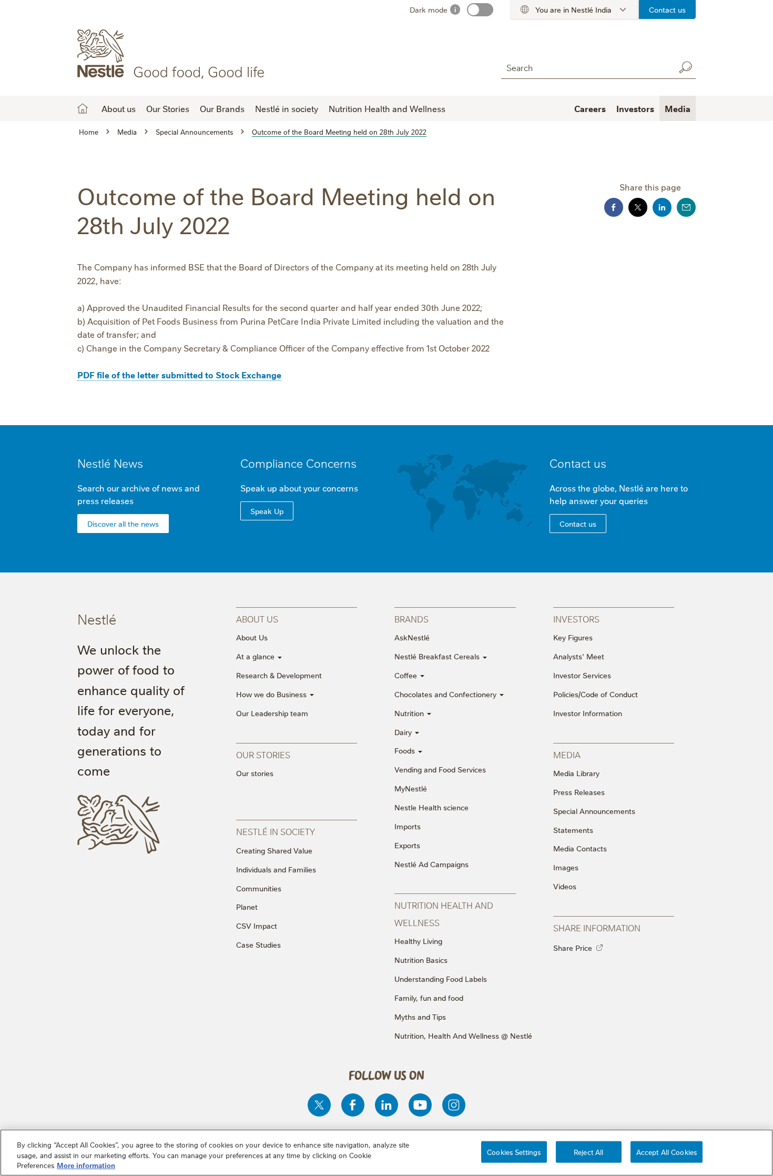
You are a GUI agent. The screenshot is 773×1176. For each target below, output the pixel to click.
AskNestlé (412, 637)
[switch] (480, 9)
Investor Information (587, 713)
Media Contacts (580, 848)
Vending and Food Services (440, 769)
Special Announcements (594, 811)
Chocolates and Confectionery (446, 694)
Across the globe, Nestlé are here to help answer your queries (619, 494)
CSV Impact (256, 925)
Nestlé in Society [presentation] (275, 831)
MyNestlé (410, 788)
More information (86, 1165)
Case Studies (258, 944)
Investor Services (582, 675)
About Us (252, 637)
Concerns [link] (331, 462)
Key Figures (573, 637)
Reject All (588, 1151)
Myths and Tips (420, 1016)
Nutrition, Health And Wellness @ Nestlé (463, 1035)
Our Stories (167, 108)
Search (685, 67)
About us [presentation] (257, 618)
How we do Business (272, 694)
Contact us (667, 9)
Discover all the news (123, 523)
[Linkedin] (386, 1105)
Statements (573, 830)
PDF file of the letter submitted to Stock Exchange (179, 374)
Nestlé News (110, 462)
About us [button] (118, 108)
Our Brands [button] (222, 108)
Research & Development (279, 675)
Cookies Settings (514, 1151)
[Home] (172, 54)
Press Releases (579, 792)
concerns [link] (340, 488)
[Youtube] (420, 1105)
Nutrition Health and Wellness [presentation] (443, 913)
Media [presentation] (567, 754)
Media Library (576, 773)
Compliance (298, 462)
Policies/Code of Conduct (595, 694)
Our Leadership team (272, 713)
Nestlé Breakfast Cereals (438, 656)
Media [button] (677, 108)
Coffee (406, 675)
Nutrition (410, 713)
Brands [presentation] (411, 618)
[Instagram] (453, 1105)
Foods (405, 750)
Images (565, 867)
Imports (407, 826)
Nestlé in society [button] (286, 108)
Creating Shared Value (274, 850)
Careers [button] (590, 108)
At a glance (256, 656)
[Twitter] (319, 1105)
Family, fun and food (428, 997)
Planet (247, 906)
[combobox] (585, 67)
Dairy (404, 732)
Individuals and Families (276, 869)
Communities (258, 888)
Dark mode (428, 9)
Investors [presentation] (576, 618)
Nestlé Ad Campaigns (431, 864)
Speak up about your (299, 488)
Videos (564, 886)
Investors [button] (635, 108)
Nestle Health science (431, 807)
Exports (407, 845)
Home (82, 108)
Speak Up (266, 511)
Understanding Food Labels (440, 978)
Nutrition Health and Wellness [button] (387, 108)
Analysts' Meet (578, 656)
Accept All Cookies (666, 1151)
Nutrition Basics (420, 959)
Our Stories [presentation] (263, 754)
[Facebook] (352, 1105)
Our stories (254, 773)
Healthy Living (418, 941)
